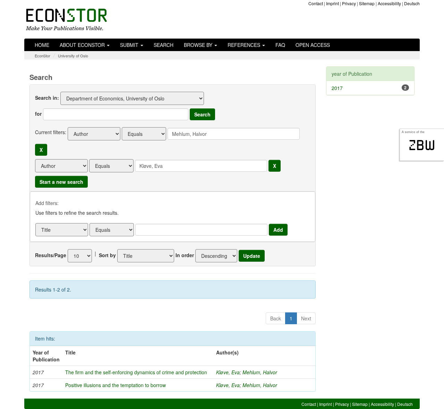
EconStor (42, 55)
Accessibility (389, 3)
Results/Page (50, 255)
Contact (315, 3)
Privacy (349, 3)
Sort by (107, 255)
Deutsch (412, 3)
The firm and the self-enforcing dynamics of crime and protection (136, 372)
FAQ (280, 44)
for (38, 113)
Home (42, 44)
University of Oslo (73, 55)
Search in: (47, 97)
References (245, 44)
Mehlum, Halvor (259, 372)
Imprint (332, 3)
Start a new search (61, 181)
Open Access (313, 44)
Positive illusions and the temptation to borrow (115, 385)
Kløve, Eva (228, 372)
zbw (422, 145)
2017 (337, 87)
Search (163, 44)
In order (185, 255)
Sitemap (367, 3)
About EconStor (83, 44)
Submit (130, 44)
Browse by (199, 44)
